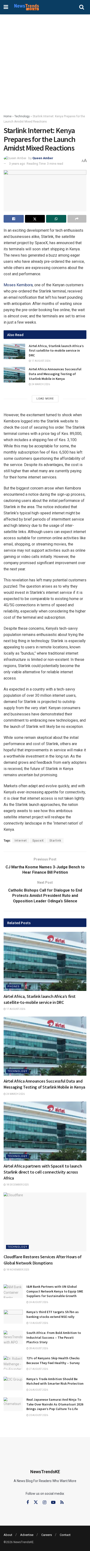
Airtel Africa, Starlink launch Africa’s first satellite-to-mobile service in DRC (56, 350)
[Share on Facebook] (14, 219)
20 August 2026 (38, 1415)
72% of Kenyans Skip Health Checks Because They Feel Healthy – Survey (53, 1360)
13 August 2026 (38, 1323)
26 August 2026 (38, 1389)
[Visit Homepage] (26, 7)
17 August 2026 (40, 361)
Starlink (55, 840)
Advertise (26, 1535)
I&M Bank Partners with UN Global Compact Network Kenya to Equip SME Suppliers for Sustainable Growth (54, 1291)
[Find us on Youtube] (53, 1502)
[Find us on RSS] (62, 1502)
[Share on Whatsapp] (56, 219)
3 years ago (17, 163)
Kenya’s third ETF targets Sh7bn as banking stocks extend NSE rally (52, 1314)
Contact (65, 1535)
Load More (45, 398)
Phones (13, 986)
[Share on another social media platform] (77, 219)
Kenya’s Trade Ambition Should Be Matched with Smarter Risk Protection (55, 1381)
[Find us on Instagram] (44, 1502)
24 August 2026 (38, 1302)
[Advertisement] (45, 62)
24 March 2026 (40, 384)
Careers (46, 1535)
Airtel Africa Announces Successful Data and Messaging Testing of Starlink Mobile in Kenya (55, 374)
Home (8, 116)
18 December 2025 (17, 1184)
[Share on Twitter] (35, 219)
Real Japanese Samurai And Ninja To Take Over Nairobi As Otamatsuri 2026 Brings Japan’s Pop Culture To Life (54, 1404)
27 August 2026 (38, 1369)
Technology (22, 116)
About (8, 1535)
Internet (21, 840)
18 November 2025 (17, 1269)
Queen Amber (42, 158)
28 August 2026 (38, 1348)
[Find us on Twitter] (36, 1502)
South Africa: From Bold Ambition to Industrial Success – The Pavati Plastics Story (53, 1337)
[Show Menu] (6, 7)
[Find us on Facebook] (27, 1502)
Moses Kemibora (18, 285)
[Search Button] (81, 7)
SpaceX (38, 840)
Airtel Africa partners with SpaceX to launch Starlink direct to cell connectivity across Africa (43, 1172)
